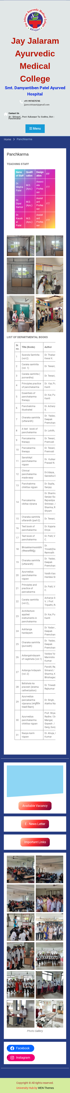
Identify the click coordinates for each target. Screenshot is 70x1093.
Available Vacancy (35, 806)
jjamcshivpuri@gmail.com (37, 104)
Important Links (35, 842)
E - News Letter (35, 824)
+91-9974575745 (32, 101)
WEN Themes (46, 1087)
